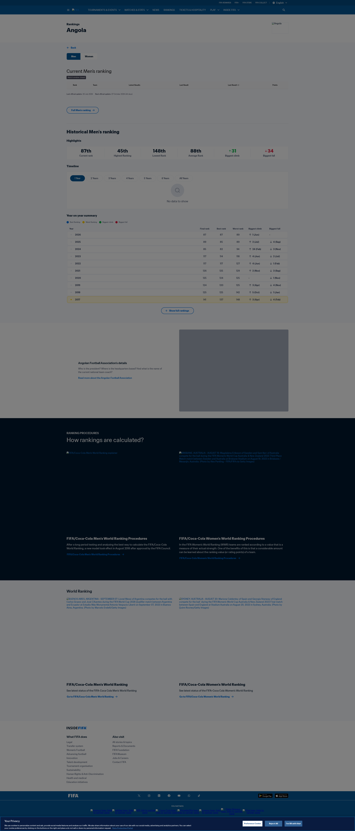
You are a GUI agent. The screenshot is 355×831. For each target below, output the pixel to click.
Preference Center (252, 823)
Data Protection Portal (122, 828)
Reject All (273, 823)
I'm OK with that (293, 823)
